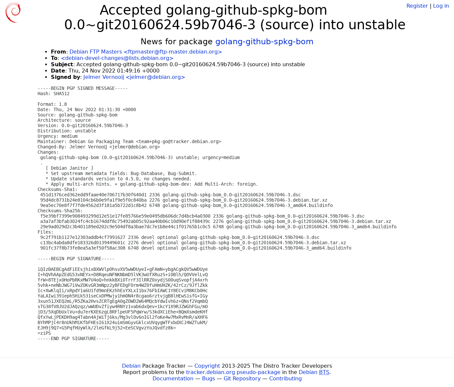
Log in (441, 6)
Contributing (285, 378)
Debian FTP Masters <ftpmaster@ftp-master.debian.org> (145, 52)
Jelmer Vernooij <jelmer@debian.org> (134, 77)
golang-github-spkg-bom (264, 41)
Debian (131, 366)
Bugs (208, 378)
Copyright (207, 366)
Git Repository (242, 378)
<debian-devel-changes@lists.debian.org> (117, 58)
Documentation (173, 378)
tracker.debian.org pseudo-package (233, 372)
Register (417, 6)
